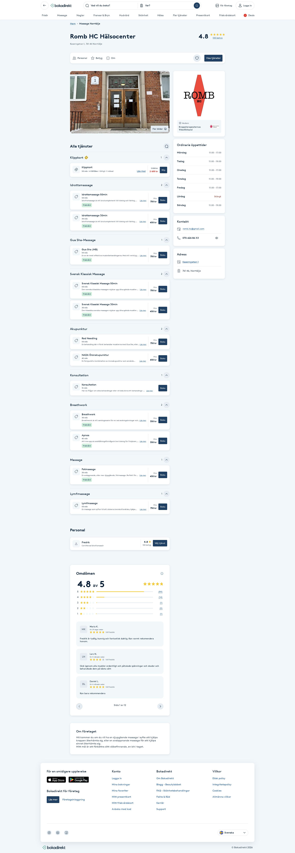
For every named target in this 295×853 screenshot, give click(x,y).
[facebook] (66, 832)
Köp (163, 170)
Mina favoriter (120, 790)
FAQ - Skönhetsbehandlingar (173, 790)
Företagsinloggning (73, 799)
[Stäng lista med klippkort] (166, 157)
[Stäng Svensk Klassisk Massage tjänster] (166, 274)
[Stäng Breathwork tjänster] (166, 405)
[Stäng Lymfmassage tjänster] (166, 494)
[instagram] (49, 832)
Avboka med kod (121, 809)
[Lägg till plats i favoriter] (197, 58)
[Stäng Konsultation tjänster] (166, 375)
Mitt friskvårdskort (122, 802)
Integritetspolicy (221, 784)
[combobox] (110, 6)
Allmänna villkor (221, 796)
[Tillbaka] (45, 6)
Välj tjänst (160, 543)
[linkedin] (57, 832)
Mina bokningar (121, 784)
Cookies (216, 790)
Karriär (160, 802)
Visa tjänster (213, 58)
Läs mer (143, 201)
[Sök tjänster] (166, 146)
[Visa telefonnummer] (216, 238)
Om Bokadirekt (165, 778)
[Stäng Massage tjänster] (166, 460)
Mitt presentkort (121, 796)
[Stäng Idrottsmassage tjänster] (166, 185)
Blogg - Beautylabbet (168, 784)
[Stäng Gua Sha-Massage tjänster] (166, 240)
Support (161, 809)
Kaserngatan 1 (191, 261)
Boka (162, 200)
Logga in (117, 778)
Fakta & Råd (163, 796)
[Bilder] (199, 95)
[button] (120, 170)
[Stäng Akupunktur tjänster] (166, 329)
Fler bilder (158, 129)
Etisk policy (218, 778)
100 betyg (217, 37)
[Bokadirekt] (61, 5)
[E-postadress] (200, 229)
